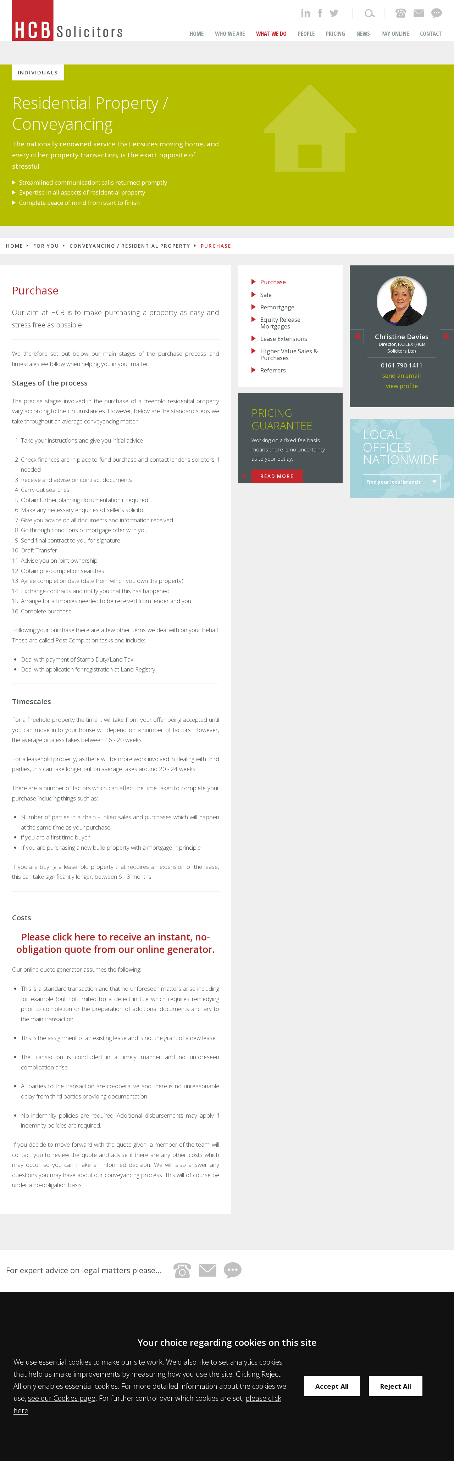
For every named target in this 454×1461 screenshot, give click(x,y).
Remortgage (277, 307)
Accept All (332, 1386)
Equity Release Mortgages (280, 323)
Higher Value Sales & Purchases (289, 354)
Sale (266, 295)
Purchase (216, 246)
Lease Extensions (283, 339)
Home (197, 33)
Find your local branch (393, 482)
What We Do (271, 33)
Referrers (273, 370)
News (363, 33)
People (306, 33)
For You (46, 246)
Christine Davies (401, 336)
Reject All (395, 1386)
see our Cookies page (61, 1398)
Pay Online (395, 33)
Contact (431, 33)
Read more (277, 476)
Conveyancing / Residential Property (130, 246)
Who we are (230, 33)
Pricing (335, 33)
